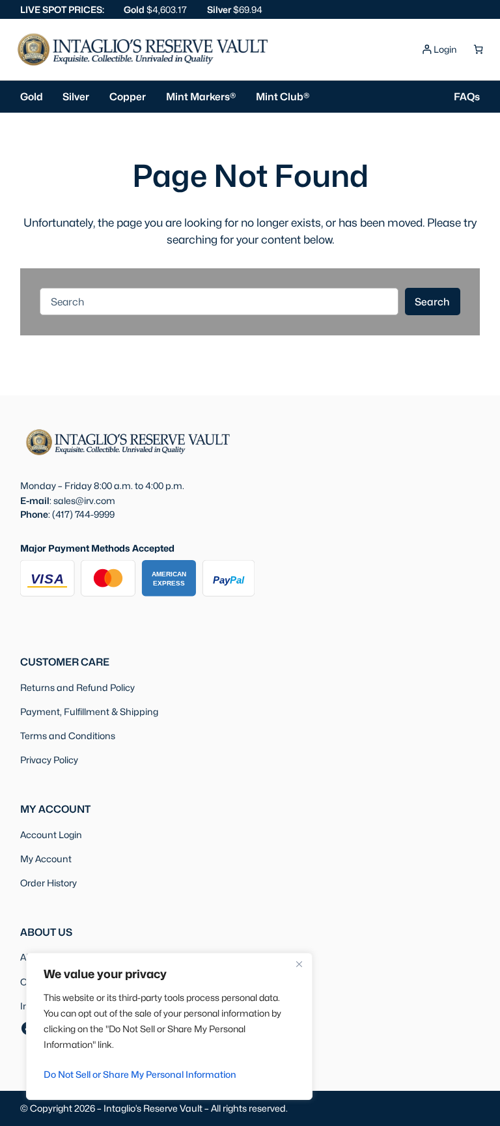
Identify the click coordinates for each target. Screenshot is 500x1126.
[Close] (299, 964)
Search (432, 302)
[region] (169, 1026)
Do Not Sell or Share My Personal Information (140, 1074)
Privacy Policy (49, 759)
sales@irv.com (84, 500)
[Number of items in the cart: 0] (478, 49)
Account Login (51, 834)
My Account (46, 858)
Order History (48, 882)
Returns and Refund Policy (77, 687)
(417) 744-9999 (83, 514)
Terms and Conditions (67, 735)
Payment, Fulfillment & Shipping (89, 711)
